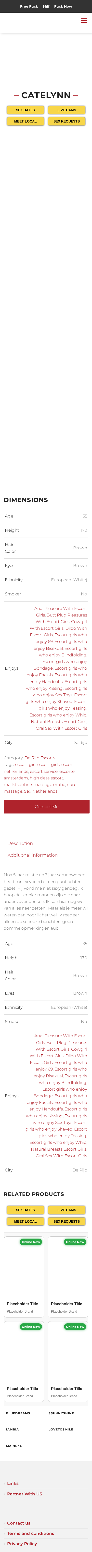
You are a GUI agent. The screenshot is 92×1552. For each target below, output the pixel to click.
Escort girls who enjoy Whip (57, 715)
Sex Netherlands (40, 791)
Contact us (18, 1523)
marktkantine (18, 784)
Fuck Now (63, 6)
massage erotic (49, 784)
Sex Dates (25, 110)
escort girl (25, 764)
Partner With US (24, 1493)
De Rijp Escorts (40, 757)
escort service (44, 771)
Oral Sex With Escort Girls (61, 728)
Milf (46, 6)
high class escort (46, 778)
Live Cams (66, 110)
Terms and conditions (30, 1533)
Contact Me (47, 806)
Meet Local (25, 121)
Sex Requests (66, 121)
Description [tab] (20, 843)
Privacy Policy (22, 1543)
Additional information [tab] (33, 855)
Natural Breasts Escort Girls (58, 721)
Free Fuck (29, 6)
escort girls (48, 764)
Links (13, 1483)
